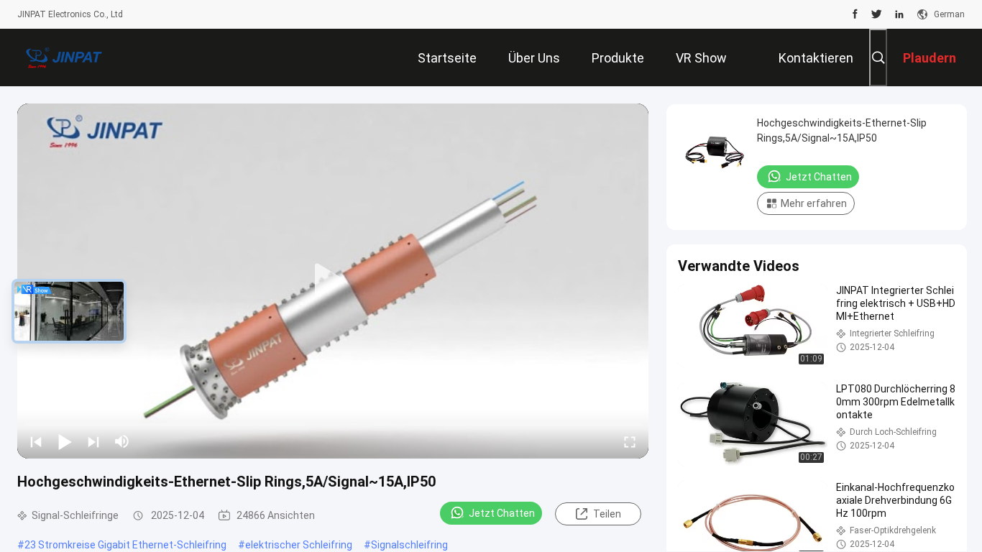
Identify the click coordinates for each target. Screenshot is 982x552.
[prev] (36, 441)
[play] (333, 281)
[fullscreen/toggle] (629, 441)
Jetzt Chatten (502, 513)
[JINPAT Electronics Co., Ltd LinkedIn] (899, 14)
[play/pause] (64, 441)
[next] (93, 441)
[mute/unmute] (122, 441)
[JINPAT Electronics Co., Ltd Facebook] (855, 14)
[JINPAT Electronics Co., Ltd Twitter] (876, 14)
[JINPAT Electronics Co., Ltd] (64, 57)
